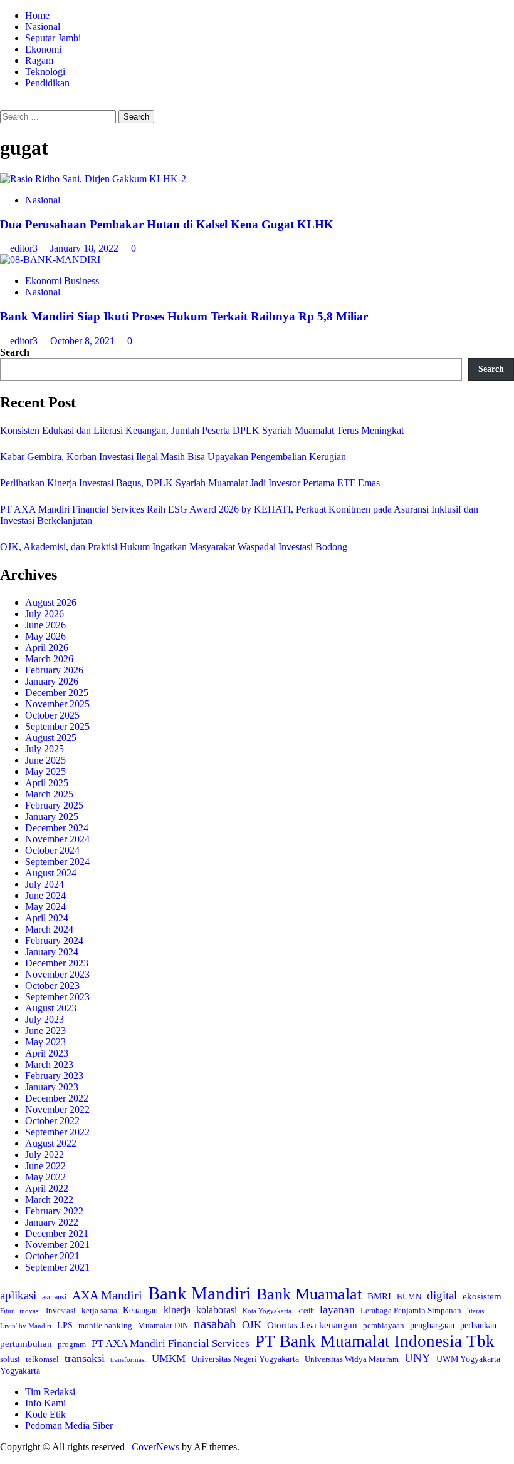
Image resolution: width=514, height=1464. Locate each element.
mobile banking (105, 1325)
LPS (65, 1325)
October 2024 (52, 850)
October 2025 (52, 715)
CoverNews (155, 1446)
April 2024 (46, 918)
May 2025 (45, 771)
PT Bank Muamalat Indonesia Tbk (375, 1341)
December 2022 (56, 1098)
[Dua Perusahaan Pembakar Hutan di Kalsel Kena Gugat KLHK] (93, 178)
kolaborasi (216, 1310)
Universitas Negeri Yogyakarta (245, 1359)
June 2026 (45, 625)
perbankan (478, 1325)
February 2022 (54, 1210)
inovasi (29, 1310)
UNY (417, 1357)
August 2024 (50, 873)
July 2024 (44, 884)
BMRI (379, 1296)
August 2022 (50, 1143)
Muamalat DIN (163, 1325)
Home (37, 15)
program (72, 1344)
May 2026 (45, 636)
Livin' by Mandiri (25, 1325)
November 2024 (57, 839)
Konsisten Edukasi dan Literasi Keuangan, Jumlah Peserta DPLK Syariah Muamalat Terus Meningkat (202, 430)
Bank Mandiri (199, 1293)
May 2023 (45, 1042)
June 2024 (45, 895)
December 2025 (56, 692)
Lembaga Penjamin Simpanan (410, 1310)
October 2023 (52, 985)
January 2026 (51, 681)
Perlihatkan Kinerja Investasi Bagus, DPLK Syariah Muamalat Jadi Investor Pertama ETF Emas (190, 483)
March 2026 (49, 658)
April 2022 (46, 1188)
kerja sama (99, 1310)
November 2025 (57, 704)
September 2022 (57, 1132)
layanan (337, 1310)
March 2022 (49, 1199)
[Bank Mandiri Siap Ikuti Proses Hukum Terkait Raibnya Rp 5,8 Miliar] (50, 259)
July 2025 (44, 749)
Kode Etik (45, 1414)
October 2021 (52, 1256)
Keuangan (140, 1310)
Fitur (7, 1311)
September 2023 (57, 996)
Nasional (42, 26)
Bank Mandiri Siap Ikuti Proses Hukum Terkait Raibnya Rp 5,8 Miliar (184, 316)
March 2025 (49, 794)
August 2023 (50, 1008)
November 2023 (57, 974)
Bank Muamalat (309, 1294)
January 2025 (51, 816)
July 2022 (44, 1154)
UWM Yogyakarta (468, 1359)
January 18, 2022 (85, 248)
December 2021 (56, 1233)
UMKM (169, 1358)
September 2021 (57, 1267)
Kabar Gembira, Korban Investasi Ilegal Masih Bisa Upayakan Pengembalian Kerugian (173, 456)
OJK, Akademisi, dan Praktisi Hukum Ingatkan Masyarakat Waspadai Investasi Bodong (173, 546)
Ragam (39, 60)
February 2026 (54, 670)
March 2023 (49, 1064)
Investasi (61, 1310)
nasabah (215, 1323)
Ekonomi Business (62, 280)
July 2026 (44, 613)
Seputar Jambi (53, 38)
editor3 (25, 248)
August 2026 (50, 602)
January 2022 (51, 1222)
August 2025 (50, 737)
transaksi (85, 1358)
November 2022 (57, 1109)
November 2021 (57, 1244)
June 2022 (45, 1165)
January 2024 (51, 951)
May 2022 (45, 1177)
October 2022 (52, 1120)
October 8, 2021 (83, 340)
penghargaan (432, 1325)
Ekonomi (43, 49)
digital (442, 1295)
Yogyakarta (20, 1371)
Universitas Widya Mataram (352, 1359)
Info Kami (45, 1403)
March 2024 (49, 929)
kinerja (177, 1310)
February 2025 (54, 805)
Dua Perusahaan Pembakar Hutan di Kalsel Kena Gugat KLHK (166, 224)
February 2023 (54, 1075)
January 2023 (51, 1087)
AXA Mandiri (107, 1295)
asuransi (54, 1297)
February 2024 (54, 940)
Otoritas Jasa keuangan (312, 1324)
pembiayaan (383, 1325)
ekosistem (482, 1296)
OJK (251, 1325)
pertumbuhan (26, 1343)
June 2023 (45, 1030)
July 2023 (44, 1019)
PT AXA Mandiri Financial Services (170, 1343)
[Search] (4, 104)
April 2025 (46, 782)
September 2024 (57, 861)
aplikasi (18, 1295)
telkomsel (42, 1359)
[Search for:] (59, 116)
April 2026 (46, 647)
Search (14, 352)
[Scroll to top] (4, 1458)
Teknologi (45, 71)
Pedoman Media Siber (69, 1425)
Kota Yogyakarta (267, 1310)
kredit (305, 1310)
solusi (10, 1359)
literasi (476, 1310)
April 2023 (46, 1053)
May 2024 (45, 906)
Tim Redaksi (50, 1391)
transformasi (128, 1359)
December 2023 (56, 963)
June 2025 (45, 760)
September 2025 (57, 726)
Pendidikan (47, 83)
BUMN (409, 1296)
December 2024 (56, 827)
